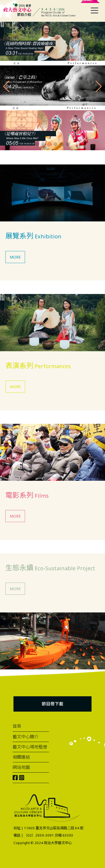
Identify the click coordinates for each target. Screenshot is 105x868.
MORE (15, 257)
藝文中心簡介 (25, 737)
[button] (37, 144)
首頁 (17, 726)
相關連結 (21, 757)
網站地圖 (21, 767)
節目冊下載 (52, 704)
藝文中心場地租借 (30, 747)
